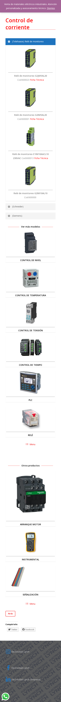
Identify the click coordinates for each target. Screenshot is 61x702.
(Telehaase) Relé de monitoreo (28, 41)
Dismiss (51, 8)
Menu (32, 444)
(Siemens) (17, 215)
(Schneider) (17, 206)
